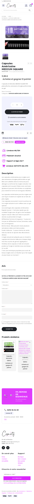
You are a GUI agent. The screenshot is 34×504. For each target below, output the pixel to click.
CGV (19, 465)
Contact (8, 413)
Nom (3, 306)
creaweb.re (22, 491)
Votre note (5, 282)
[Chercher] (29, 10)
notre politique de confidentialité (14, 483)
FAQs (3, 457)
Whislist (20, 463)
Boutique (21, 457)
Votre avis (5, 288)
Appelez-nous (20, 142)
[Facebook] (27, 133)
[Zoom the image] (8, 431)
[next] (31, 63)
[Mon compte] (26, 5)
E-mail (4, 314)
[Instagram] (30, 133)
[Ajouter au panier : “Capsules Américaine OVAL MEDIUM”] (29, 342)
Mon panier (21, 461)
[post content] (9, 347)
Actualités (5, 461)
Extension (25, 93)
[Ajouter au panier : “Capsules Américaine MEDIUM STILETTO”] (13, 342)
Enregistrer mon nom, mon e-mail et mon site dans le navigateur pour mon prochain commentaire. (17, 322)
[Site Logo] (11, 5)
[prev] (28, 63)
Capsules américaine (15, 93)
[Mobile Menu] (3, 5)
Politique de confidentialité (15, 493)
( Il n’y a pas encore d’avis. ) (16, 71)
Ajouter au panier (17, 112)
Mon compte (22, 459)
